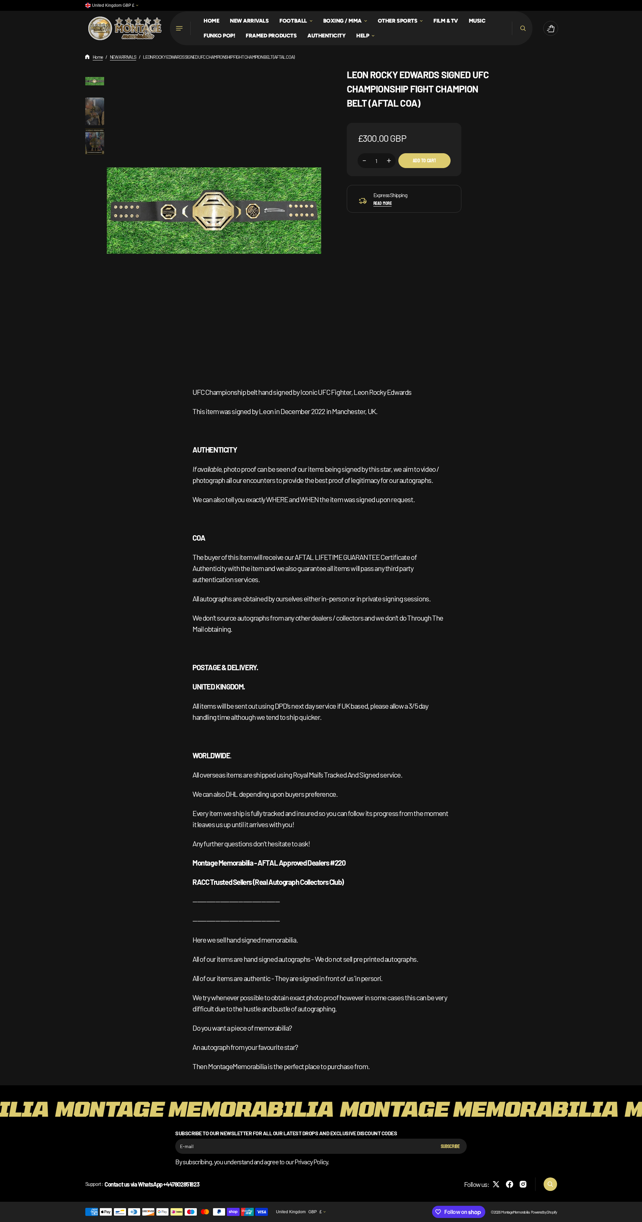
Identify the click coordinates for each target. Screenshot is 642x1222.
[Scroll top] (634, 1214)
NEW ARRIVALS (123, 57)
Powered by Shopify (544, 1212)
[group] (94, 81)
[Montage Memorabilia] (125, 28)
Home (98, 57)
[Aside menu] (180, 28)
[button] (522, 28)
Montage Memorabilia (515, 1212)
